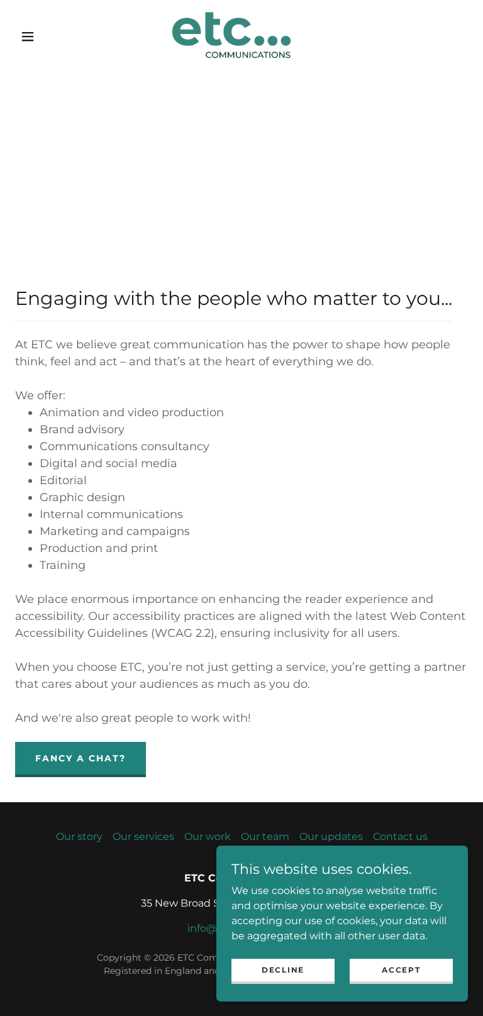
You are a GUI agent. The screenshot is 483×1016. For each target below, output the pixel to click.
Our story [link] (79, 836)
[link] (231, 35)
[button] (27, 36)
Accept (401, 970)
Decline (283, 970)
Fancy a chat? (80, 758)
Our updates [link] (331, 836)
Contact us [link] (400, 836)
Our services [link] (143, 836)
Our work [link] (207, 836)
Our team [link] (265, 836)
